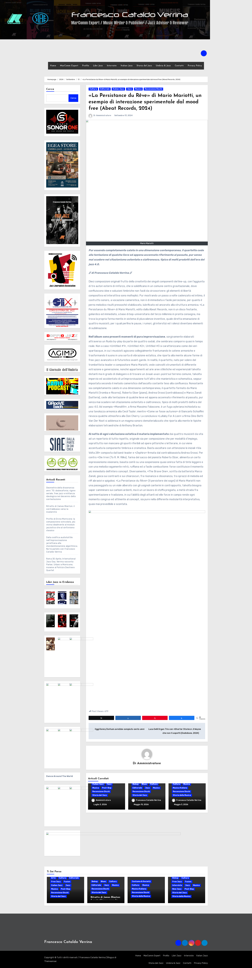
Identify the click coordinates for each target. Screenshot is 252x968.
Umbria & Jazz (163, 66)
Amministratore (103, 115)
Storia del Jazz (144, 66)
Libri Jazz (98, 66)
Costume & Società (141, 881)
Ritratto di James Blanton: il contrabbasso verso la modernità (60, 509)
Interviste (112, 66)
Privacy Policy (195, 66)
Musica (138, 89)
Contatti (179, 66)
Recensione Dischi (153, 89)
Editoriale (105, 89)
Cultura (93, 89)
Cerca (50, 89)
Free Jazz (56, 882)
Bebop (136, 784)
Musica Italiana (180, 788)
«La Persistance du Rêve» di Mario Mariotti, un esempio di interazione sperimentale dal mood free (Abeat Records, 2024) (145, 102)
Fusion (67, 882)
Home (53, 66)
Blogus (110, 957)
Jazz (129, 89)
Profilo (85, 66)
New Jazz (177, 889)
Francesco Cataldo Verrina (148, 800)
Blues (144, 784)
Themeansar (50, 961)
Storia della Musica (182, 795)
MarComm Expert (69, 66)
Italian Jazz (127, 66)
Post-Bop (106, 788)
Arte (53, 878)
